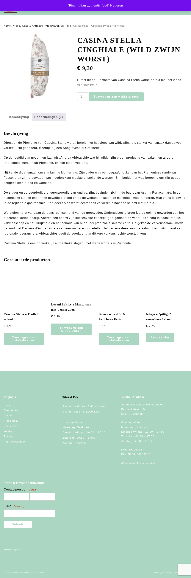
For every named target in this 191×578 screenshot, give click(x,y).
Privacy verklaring (162, 572)
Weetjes (9, 431)
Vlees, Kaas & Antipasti (28, 25)
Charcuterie (11, 426)
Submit (18, 524)
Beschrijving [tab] (19, 117)
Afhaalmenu (11, 420)
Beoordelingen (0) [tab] (48, 117)
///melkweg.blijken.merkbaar (138, 463)
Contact (8, 415)
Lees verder (160, 337)
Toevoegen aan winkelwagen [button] (24, 339)
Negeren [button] (116, 5)
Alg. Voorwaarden (15, 441)
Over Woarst (11, 410)
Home (7, 25)
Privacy (8, 436)
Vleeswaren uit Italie (58, 25)
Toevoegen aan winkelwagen (116, 96)
